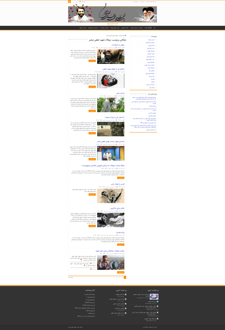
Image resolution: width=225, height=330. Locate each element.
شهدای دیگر (151, 71)
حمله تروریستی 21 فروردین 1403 (148, 123)
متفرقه (152, 82)
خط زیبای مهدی (150, 57)
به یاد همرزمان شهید (151, 130)
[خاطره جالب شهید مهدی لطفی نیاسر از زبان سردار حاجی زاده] (157, 312)
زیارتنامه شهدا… (152, 106)
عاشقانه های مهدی (150, 73)
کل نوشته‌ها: (92, 311)
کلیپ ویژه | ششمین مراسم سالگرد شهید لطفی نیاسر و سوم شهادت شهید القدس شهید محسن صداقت (143, 126)
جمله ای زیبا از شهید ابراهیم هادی (141, 295)
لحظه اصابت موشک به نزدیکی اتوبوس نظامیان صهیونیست (103, 165)
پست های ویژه (115, 28)
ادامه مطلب (92, 60)
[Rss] (84, 2)
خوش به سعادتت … (117, 45)
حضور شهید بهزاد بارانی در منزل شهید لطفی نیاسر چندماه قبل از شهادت (144, 119)
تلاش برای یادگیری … (116, 208)
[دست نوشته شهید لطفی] (126, 313)
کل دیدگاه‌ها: (92, 313)
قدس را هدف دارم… (117, 184)
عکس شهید (105, 48)
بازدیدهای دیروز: (91, 300)
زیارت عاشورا (82, 28)
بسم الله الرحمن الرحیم (151, 1)
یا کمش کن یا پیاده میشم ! (114, 117)
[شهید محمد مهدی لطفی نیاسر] (112, 14)
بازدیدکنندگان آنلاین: (90, 294)
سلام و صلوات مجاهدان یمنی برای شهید (110, 251)
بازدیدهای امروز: (91, 297)
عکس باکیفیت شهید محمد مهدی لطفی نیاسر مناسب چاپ (145, 307)
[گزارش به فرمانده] (126, 308)
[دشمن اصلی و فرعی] (126, 304)
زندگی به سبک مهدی (136, 28)
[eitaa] (80, 2)
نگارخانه (147, 28)
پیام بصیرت (120, 232)
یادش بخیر (101, 48)
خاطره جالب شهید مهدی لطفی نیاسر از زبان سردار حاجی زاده (144, 313)
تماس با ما (142, 1)
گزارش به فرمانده (119, 308)
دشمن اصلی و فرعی (118, 304)
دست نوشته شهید (150, 59)
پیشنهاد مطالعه (150, 51)
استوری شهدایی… (152, 116)
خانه (124, 36)
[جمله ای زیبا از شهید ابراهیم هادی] (154, 297)
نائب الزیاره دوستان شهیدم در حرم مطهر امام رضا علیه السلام (143, 109)
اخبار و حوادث (104, 28)
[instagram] (82, 2)
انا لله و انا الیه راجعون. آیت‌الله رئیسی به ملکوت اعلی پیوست (144, 102)
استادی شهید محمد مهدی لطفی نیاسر (110, 141)
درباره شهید (135, 1)
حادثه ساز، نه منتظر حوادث (116, 299)
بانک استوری (124, 28)
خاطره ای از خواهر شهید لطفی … (112, 69)
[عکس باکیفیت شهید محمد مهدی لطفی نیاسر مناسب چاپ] (157, 306)
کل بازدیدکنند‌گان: (90, 305)
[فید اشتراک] (68, 40)
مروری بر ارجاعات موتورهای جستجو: (86, 308)
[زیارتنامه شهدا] (157, 302)
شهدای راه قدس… (152, 113)
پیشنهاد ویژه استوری (150, 319)
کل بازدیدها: (92, 302)
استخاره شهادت (120, 294)
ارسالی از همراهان (93, 28)
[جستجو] (69, 1)
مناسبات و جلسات (103, 235)
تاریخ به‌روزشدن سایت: (89, 316)
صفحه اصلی (154, 27)
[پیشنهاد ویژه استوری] (157, 319)
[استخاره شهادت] (126, 294)
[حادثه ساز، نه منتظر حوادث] (126, 299)
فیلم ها (103, 72)
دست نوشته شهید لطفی (117, 313)
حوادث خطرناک (150, 54)
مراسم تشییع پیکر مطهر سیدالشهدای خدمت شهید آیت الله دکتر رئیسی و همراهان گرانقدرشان (144, 98)
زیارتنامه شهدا (151, 68)
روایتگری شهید (150, 62)
